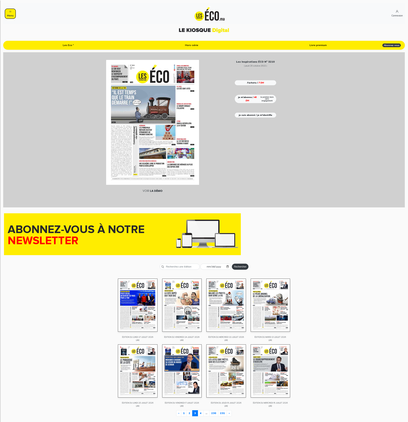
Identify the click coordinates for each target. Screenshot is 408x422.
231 (222, 413)
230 (213, 413)
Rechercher (240, 266)
